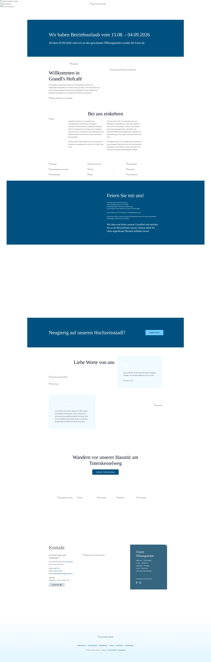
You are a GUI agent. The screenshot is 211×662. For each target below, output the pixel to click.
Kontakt (171, 6)
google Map (56, 584)
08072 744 (57, 568)
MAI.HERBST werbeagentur (117, 650)
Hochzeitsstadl (145, 6)
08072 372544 (58, 571)
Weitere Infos (154, 332)
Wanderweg (160, 6)
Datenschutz (195, 6)
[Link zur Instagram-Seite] (209, 6)
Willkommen (131, 6)
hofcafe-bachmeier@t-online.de (62, 573)
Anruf (54, 564)
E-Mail (67, 562)
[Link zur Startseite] (105, 637)
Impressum (182, 6)
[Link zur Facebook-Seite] (205, 6)
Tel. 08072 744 (128, 381)
